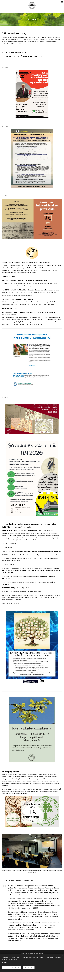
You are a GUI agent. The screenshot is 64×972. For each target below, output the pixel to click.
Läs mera (4, 962)
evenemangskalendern (17, 791)
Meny (62, 2)
